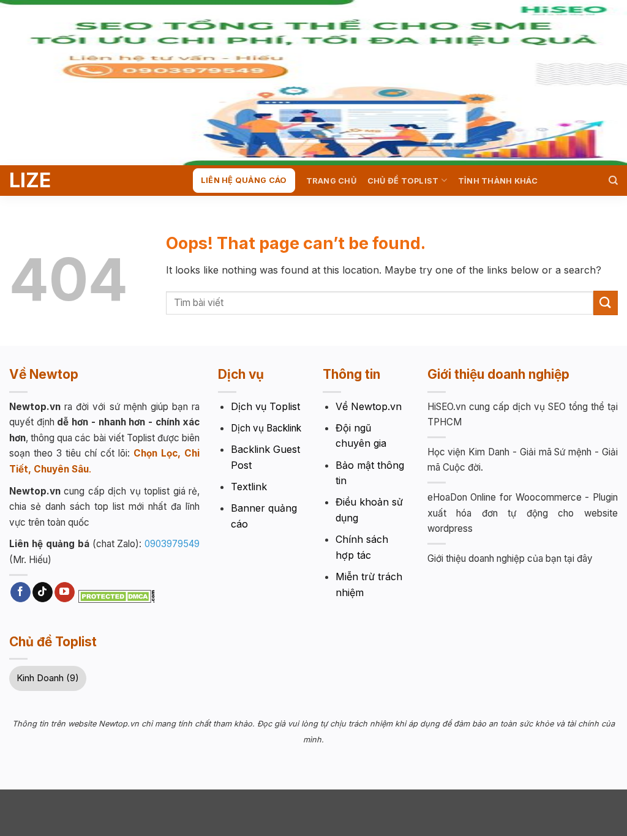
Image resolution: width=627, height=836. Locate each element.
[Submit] (605, 303)
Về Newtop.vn (369, 406)
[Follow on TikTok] (42, 592)
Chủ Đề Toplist (403, 180)
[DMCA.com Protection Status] (116, 595)
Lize (30, 180)
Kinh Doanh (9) (48, 678)
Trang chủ (331, 180)
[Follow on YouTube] (64, 592)
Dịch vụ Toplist (265, 406)
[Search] (613, 180)
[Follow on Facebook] (20, 592)
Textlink (249, 486)
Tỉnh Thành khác (498, 180)
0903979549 (172, 544)
